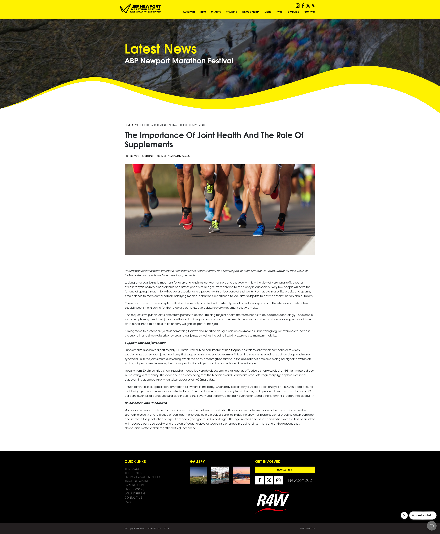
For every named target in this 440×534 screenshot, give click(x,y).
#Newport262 (289, 480)
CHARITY (216, 12)
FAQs (280, 12)
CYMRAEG (293, 12)
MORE (268, 12)
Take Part (189, 12)
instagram (298, 5)
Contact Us (133, 497)
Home (127, 125)
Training (231, 12)
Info (203, 12)
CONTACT (309, 12)
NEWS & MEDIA (250, 12)
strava (313, 5)
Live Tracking (135, 489)
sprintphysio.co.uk (140, 287)
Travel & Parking (137, 481)
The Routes (133, 472)
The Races (132, 468)
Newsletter (284, 469)
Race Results (134, 485)
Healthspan (233, 350)
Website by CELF (307, 528)
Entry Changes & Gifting (143, 477)
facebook (303, 5)
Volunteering (135, 493)
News (135, 125)
